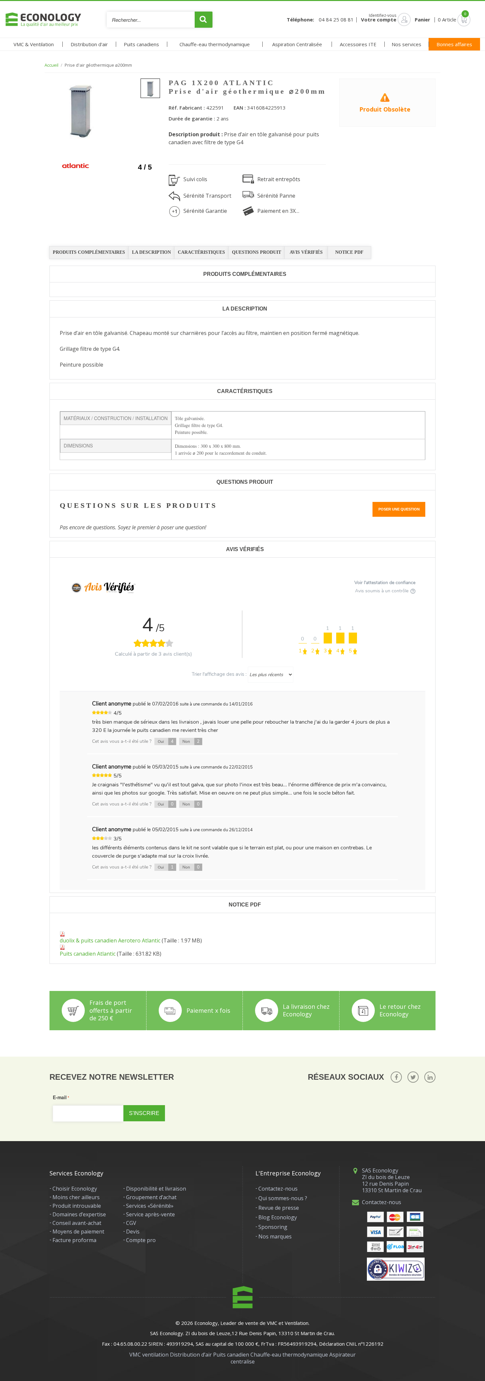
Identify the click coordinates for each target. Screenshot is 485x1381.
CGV (131, 1223)
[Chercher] (203, 20)
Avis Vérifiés (306, 252)
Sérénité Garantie (205, 210)
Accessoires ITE (358, 44)
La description (151, 252)
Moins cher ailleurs (76, 1197)
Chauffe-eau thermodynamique (214, 44)
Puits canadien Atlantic (87, 953)
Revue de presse (278, 1207)
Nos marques (275, 1236)
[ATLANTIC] (75, 166)
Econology (206, 1323)
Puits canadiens (141, 44)
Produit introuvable (76, 1205)
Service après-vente (150, 1214)
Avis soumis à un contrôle (382, 591)
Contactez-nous (278, 1188)
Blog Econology (277, 1217)
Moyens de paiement (78, 1231)
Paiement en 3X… (278, 210)
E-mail (60, 1097)
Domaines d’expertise (79, 1214)
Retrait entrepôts (278, 179)
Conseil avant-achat (76, 1223)
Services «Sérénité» (150, 1205)
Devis (133, 1231)
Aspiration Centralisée (297, 44)
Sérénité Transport (207, 195)
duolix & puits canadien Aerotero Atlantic (110, 940)
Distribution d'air (89, 44)
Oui (166, 741)
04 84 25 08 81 (336, 19)
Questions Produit (256, 252)
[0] (454, 19)
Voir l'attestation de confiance (384, 582)
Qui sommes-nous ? (282, 1198)
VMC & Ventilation (34, 44)
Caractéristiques (201, 252)
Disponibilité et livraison (156, 1188)
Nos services (406, 44)
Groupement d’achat (151, 1197)
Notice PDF (349, 252)
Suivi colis (195, 179)
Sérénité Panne (276, 195)
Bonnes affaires (454, 44)
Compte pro (141, 1240)
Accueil (51, 65)
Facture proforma (74, 1240)
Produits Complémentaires (89, 252)
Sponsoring (272, 1227)
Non (191, 741)
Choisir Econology (74, 1188)
